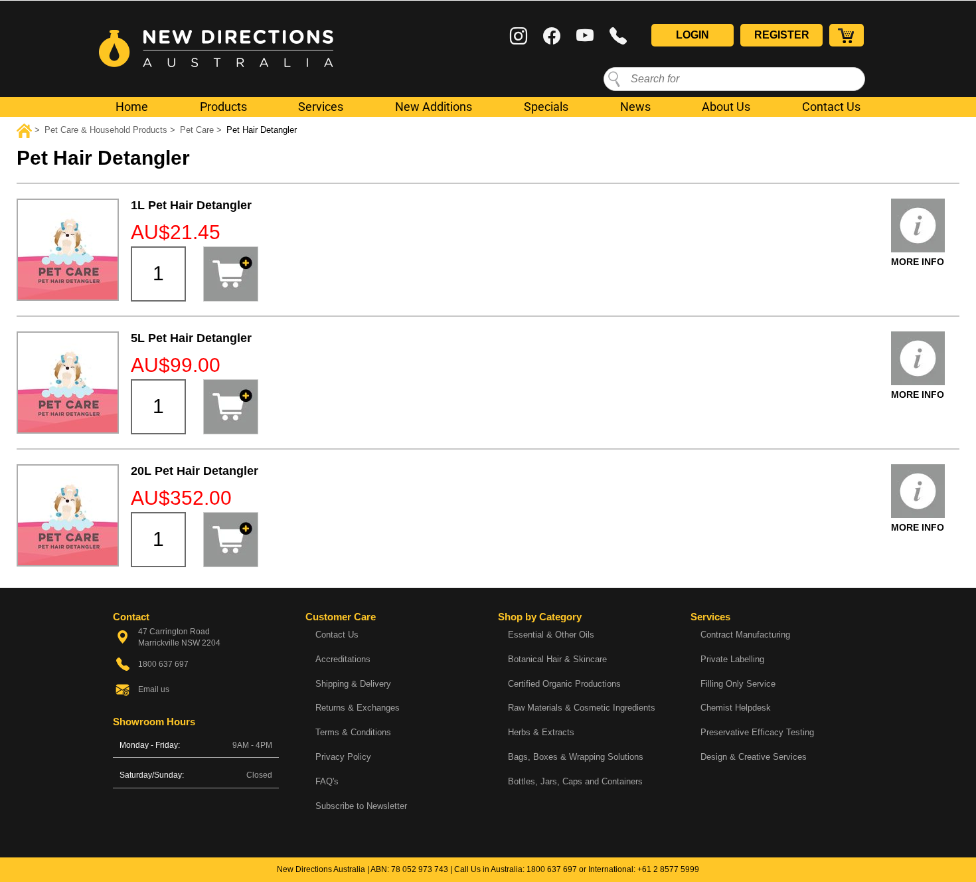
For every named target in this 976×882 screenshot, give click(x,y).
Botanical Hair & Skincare (557, 659)
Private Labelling (732, 659)
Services (320, 107)
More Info (917, 261)
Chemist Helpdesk (735, 708)
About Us (726, 107)
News (635, 107)
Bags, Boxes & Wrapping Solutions (575, 757)
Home (132, 107)
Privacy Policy (343, 757)
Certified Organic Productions (564, 684)
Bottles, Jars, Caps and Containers (575, 781)
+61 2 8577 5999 (668, 869)
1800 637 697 (552, 869)
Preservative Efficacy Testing (757, 732)
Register (781, 35)
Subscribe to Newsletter (361, 806)
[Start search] (614, 78)
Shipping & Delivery (353, 684)
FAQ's (327, 781)
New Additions (433, 107)
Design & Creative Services (753, 757)
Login (692, 35)
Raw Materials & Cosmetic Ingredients (581, 708)
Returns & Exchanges (357, 708)
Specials (546, 107)
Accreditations (342, 659)
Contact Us (831, 107)
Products (223, 107)
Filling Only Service (737, 684)
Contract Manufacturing (745, 635)
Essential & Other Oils (551, 635)
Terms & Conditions (353, 732)
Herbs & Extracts (541, 732)
